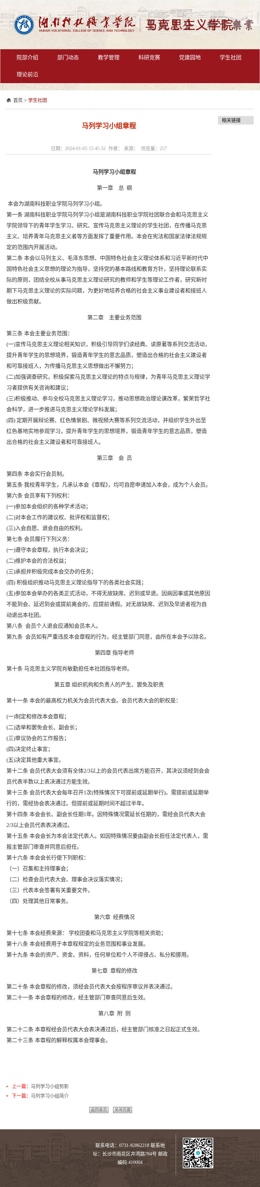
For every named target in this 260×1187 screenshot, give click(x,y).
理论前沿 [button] (27, 74)
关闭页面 (122, 1110)
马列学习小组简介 (50, 1095)
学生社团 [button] (230, 57)
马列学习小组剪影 (50, 1086)
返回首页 (99, 1110)
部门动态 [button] (68, 57)
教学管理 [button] (109, 57)
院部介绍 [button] (27, 57)
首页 (18, 100)
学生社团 (37, 100)
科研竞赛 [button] (149, 57)
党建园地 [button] (190, 57)
